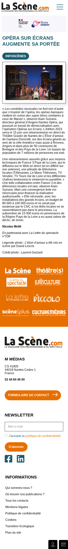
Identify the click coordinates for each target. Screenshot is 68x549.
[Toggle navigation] (60, 7)
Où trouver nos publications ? (24, 494)
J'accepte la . (35, 436)
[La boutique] (63, 544)
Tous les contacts (16, 500)
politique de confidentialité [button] (42, 436)
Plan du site (13, 532)
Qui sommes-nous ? (18, 487)
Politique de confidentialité (23, 513)
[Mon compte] (52, 544)
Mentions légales (16, 507)
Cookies (10, 519)
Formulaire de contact (28, 395)
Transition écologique (19, 526)
